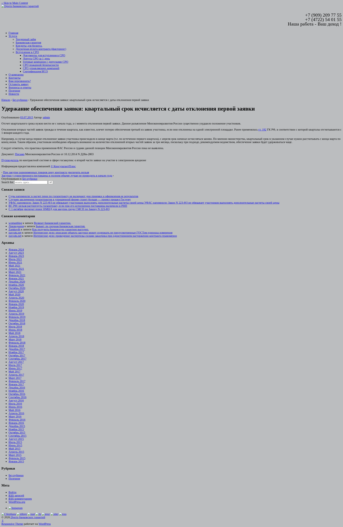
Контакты (15, 77)
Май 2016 (14, 410)
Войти (12, 492)
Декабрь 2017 (17, 349)
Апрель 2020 (16, 297)
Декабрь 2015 (17, 426)
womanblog (15, 223)
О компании (16, 74)
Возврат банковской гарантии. (52, 223)
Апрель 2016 (16, 413)
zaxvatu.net (15, 232)
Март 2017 (15, 378)
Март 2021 (15, 272)
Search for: (7, 182)
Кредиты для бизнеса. (29, 45)
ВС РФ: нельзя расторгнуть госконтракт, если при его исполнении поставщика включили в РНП (68, 205)
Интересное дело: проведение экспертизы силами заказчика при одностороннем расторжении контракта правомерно (105, 235)
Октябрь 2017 (17, 355)
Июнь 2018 (15, 329)
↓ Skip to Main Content (14, 2)
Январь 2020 (16, 304)
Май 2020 (14, 294)
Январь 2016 (16, 422)
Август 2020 (16, 291)
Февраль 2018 (17, 342)
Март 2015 (15, 455)
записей (16, 495)
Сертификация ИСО (35, 71)
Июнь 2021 (15, 262)
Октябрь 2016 (17, 394)
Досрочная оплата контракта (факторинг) (41, 48)
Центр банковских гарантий (27, 517)
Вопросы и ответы (20, 87)
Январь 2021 (16, 278)
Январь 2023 (16, 256)
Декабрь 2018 (17, 320)
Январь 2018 (16, 345)
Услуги (13, 36)
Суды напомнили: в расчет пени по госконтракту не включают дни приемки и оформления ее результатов (73, 196)
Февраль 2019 (17, 317)
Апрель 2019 (16, 313)
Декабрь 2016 (17, 387)
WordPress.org (17, 501)
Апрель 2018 (16, 336)
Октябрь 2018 (17, 323)
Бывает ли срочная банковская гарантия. (60, 226)
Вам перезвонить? (20, 81)
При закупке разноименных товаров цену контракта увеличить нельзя (46, 172)
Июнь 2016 (15, 406)
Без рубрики (20, 99)
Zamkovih (14, 229)
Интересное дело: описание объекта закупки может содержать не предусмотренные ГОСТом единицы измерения (102, 232)
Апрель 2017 (16, 374)
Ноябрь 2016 (16, 390)
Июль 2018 (15, 326)
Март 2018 (15, 339)
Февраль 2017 (17, 381)
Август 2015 (16, 439)
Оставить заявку (19, 84)
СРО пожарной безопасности (41, 65)
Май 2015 (14, 448)
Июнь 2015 (15, 445)
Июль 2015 (15, 442)
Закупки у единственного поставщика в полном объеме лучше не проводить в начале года (56, 175)
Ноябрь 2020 (16, 284)
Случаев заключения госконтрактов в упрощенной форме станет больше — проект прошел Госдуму (70, 199)
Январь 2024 (16, 249)
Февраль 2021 (17, 275)
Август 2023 (16, 252)
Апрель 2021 (16, 268)
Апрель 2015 (16, 451)
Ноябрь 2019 (16, 307)
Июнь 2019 (15, 310)
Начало (5, 99)
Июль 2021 (15, 259)
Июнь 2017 (15, 368)
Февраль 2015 (17, 458)
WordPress (45, 523)
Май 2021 (14, 265)
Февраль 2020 (17, 300)
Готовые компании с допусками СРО (45, 61)
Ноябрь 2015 (16, 429)
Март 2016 (15, 416)
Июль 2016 (15, 403)
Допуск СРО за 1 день (36, 58)
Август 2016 (16, 400)
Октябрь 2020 (17, 288)
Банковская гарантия (28, 42)
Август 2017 (16, 361)
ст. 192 (262, 129)
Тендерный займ (26, 39)
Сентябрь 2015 (17, 435)
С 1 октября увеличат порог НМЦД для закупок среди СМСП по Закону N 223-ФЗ (59, 209)
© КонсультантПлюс (63, 166)
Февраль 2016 (17, 419)
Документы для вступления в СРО (44, 55)
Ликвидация (16, 226)
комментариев (20, 498)
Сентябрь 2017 (17, 358)
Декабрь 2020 (17, 281)
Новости (14, 93)
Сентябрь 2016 (17, 397)
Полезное (14, 90)
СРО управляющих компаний (41, 68)
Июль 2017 (15, 365)
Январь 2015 (16, 461)
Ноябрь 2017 (16, 352)
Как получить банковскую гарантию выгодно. (60, 229)
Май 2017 (14, 371)
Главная (13, 32)
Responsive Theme (12, 523)
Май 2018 (14, 333)
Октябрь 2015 (17, 432)
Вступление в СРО (27, 52)
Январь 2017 (16, 384)
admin (46, 117)
